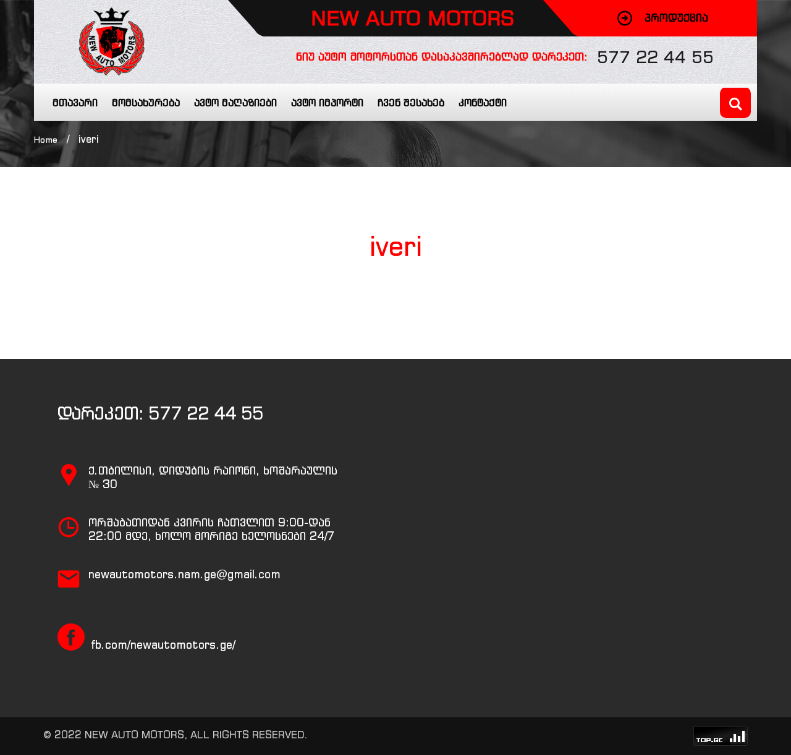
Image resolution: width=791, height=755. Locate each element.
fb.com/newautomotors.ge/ (163, 645)
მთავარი (75, 102)
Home (45, 139)
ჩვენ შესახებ (411, 102)
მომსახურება (146, 102)
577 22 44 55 (655, 56)
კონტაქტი (483, 102)
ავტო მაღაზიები (235, 102)
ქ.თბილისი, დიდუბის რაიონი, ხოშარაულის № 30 (212, 477)
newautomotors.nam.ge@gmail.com (184, 574)
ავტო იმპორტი (327, 102)
